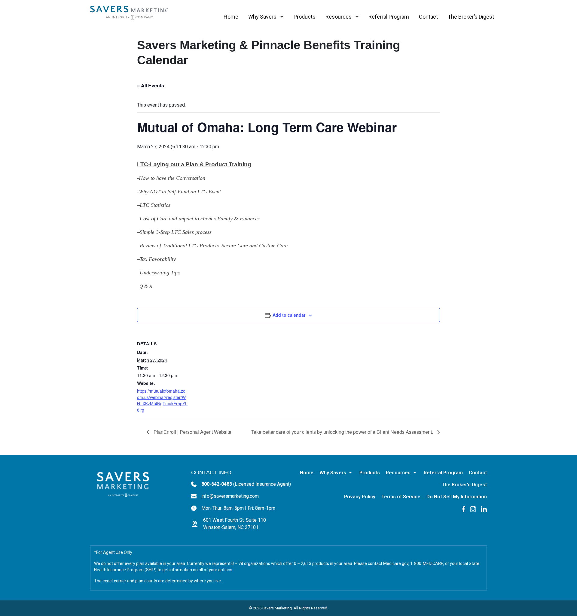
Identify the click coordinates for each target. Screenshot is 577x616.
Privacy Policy (359, 497)
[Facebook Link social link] (463, 509)
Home (231, 17)
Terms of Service (400, 497)
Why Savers (262, 17)
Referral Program (388, 17)
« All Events (150, 85)
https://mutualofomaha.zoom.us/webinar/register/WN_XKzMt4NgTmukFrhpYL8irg (162, 400)
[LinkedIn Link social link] (484, 509)
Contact (428, 17)
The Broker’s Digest (471, 17)
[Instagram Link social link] (473, 509)
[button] (282, 17)
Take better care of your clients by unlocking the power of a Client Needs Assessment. (342, 431)
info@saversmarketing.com (230, 496)
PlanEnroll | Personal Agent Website (191, 431)
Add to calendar (289, 315)
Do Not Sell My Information (456, 497)
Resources (338, 17)
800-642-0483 (246, 484)
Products (305, 17)
